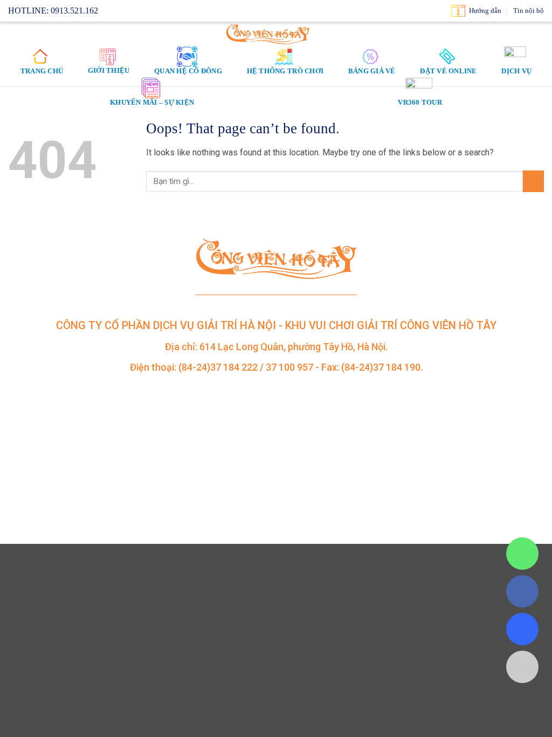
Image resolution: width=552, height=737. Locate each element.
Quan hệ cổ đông (188, 71)
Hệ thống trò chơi (285, 71)
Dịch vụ (516, 71)
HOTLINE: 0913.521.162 (53, 10)
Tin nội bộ (528, 11)
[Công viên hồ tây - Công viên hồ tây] (268, 33)
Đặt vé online (448, 71)
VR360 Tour (420, 102)
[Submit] (533, 181)
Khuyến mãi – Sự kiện (152, 102)
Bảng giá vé (372, 71)
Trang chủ (41, 71)
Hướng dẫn (485, 11)
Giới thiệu (109, 70)
